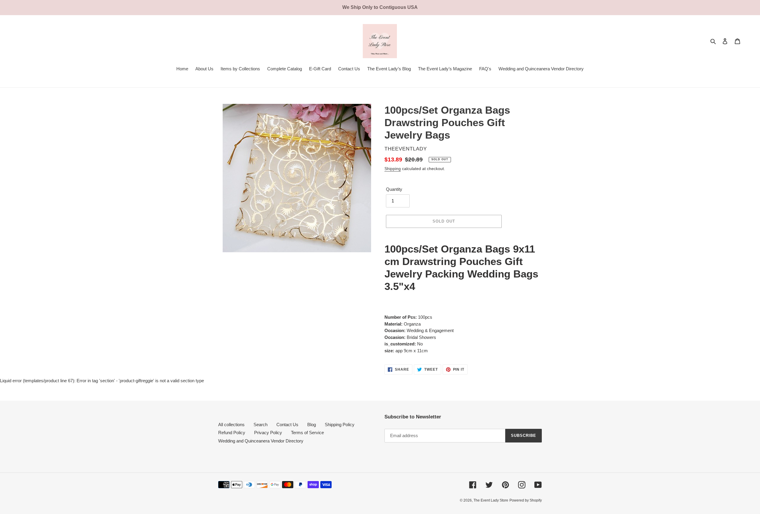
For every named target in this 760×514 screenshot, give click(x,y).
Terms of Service (307, 432)
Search (260, 424)
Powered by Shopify (525, 500)
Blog (311, 424)
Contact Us (287, 424)
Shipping (392, 168)
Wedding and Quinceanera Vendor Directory (260, 440)
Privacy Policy (268, 432)
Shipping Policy (339, 424)
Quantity (394, 189)
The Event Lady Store (491, 500)
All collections (231, 424)
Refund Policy (231, 432)
